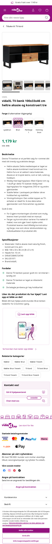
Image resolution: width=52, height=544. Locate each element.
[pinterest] (14, 470)
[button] (24, 2)
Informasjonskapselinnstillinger (26, 541)
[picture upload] (26, 331)
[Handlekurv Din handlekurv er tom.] (47, 10)
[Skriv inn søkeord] (46, 17)
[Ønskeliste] (40, 10)
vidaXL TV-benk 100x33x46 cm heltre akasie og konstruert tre (24, 103)
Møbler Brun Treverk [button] (12, 368)
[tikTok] (19, 470)
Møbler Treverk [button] (36, 362)
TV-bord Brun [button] (42, 368)
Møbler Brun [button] (20, 362)
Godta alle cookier (26, 530)
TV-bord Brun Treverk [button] (30, 375)
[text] (9, 141)
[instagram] (9, 470)
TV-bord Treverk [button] (10, 375)
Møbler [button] (7, 362)
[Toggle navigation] (5, 10)
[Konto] (33, 10)
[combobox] (26, 17)
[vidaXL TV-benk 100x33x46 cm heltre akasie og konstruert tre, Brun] (26, 56)
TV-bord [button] (29, 368)
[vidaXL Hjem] (17, 10)
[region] (26, 526)
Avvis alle (26, 536)
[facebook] (4, 470)
